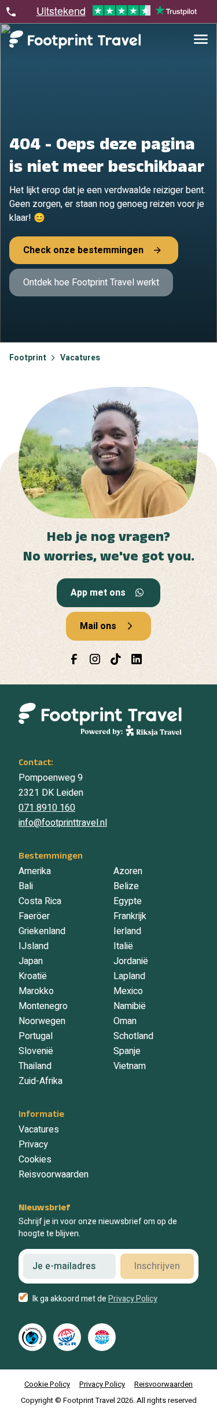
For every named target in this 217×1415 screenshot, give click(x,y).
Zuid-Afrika (40, 1081)
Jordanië (130, 961)
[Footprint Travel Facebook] (74, 659)
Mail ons (98, 626)
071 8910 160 (47, 808)
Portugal (36, 1036)
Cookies (35, 1159)
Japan (31, 961)
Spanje (127, 1051)
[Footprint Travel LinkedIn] (137, 659)
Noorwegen (42, 1021)
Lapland (129, 976)
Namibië (129, 1006)
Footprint (27, 358)
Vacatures (80, 358)
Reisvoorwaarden (54, 1174)
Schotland (133, 1036)
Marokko (36, 991)
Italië (123, 946)
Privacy (33, 1144)
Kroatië (33, 976)
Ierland (127, 931)
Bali (26, 886)
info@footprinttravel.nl (63, 823)
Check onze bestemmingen (83, 250)
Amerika (35, 871)
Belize (126, 886)
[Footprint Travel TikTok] (116, 659)
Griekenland (42, 931)
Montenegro (43, 1006)
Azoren (127, 871)
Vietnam (129, 1066)
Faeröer (34, 916)
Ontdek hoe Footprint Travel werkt (91, 282)
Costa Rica (40, 901)
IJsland (34, 946)
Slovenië (36, 1051)
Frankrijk (129, 916)
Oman (125, 1021)
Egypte (127, 901)
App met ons (98, 593)
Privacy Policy (132, 1299)
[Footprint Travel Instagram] (95, 659)
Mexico (128, 991)
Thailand (35, 1066)
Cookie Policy (47, 1384)
